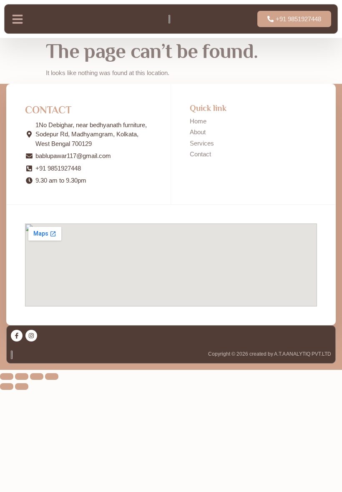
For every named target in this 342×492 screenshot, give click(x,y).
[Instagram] (31, 335)
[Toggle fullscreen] (21, 376)
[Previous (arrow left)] (6, 386)
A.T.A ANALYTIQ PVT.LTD (302, 354)
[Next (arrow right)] (21, 386)
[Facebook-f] (17, 335)
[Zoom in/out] (6, 376)
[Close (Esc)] (51, 376)
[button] (17, 19)
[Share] (36, 376)
